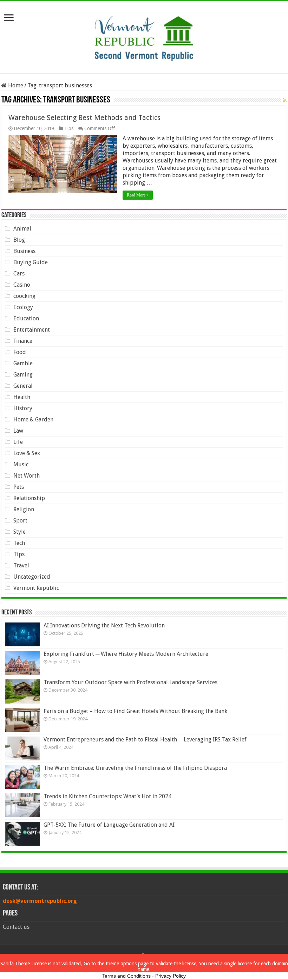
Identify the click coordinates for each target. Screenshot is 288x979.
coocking (24, 296)
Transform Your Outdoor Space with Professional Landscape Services (130, 682)
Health (21, 397)
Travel (21, 565)
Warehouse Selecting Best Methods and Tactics (84, 117)
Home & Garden (33, 419)
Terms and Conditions (126, 976)
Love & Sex (26, 453)
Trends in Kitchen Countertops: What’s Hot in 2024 (107, 796)
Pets (18, 487)
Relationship (29, 498)
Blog (19, 240)
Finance (22, 341)
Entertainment (31, 329)
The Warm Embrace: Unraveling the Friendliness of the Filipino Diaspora (135, 768)
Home (15, 85)
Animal (22, 228)
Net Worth (26, 475)
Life (18, 442)
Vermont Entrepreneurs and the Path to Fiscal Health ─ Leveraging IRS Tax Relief (145, 739)
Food (19, 352)
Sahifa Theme (15, 963)
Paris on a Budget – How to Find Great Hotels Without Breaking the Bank (135, 711)
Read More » (138, 195)
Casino (21, 284)
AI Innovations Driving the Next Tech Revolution (104, 625)
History (22, 408)
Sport (20, 520)
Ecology (23, 307)
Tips (68, 128)
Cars (19, 273)
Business (24, 251)
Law (18, 430)
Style (19, 531)
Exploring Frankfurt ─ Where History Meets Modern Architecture (126, 654)
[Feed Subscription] (285, 100)
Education (26, 318)
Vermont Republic (36, 588)
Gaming (23, 374)
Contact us (16, 927)
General (23, 385)
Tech (19, 543)
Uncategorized (31, 576)
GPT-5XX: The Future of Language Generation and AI (109, 824)
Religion (23, 509)
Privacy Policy (170, 976)
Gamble (23, 363)
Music (20, 464)
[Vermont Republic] (144, 35)
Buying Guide (30, 262)
